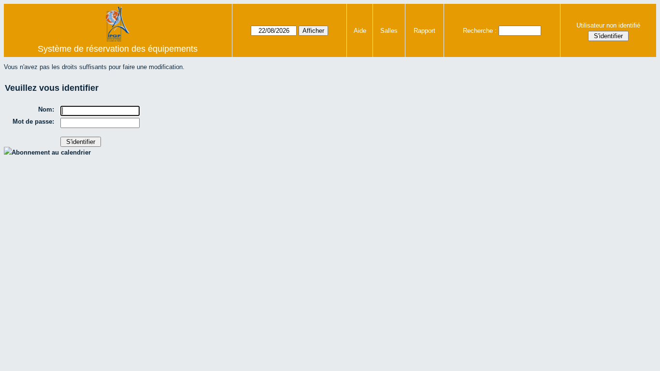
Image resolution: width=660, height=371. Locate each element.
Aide (360, 30)
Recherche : (480, 30)
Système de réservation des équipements (118, 49)
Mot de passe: (33, 121)
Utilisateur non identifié (608, 25)
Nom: (46, 109)
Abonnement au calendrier (51, 152)
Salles (389, 30)
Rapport (424, 30)
